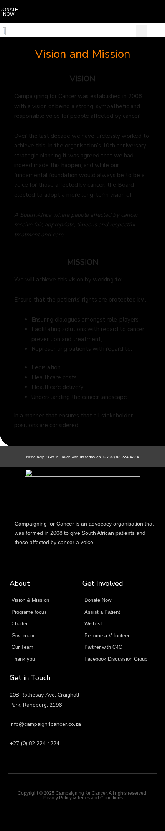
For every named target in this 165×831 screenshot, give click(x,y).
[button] (148, 12)
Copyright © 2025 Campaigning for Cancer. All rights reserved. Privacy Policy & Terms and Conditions (82, 796)
